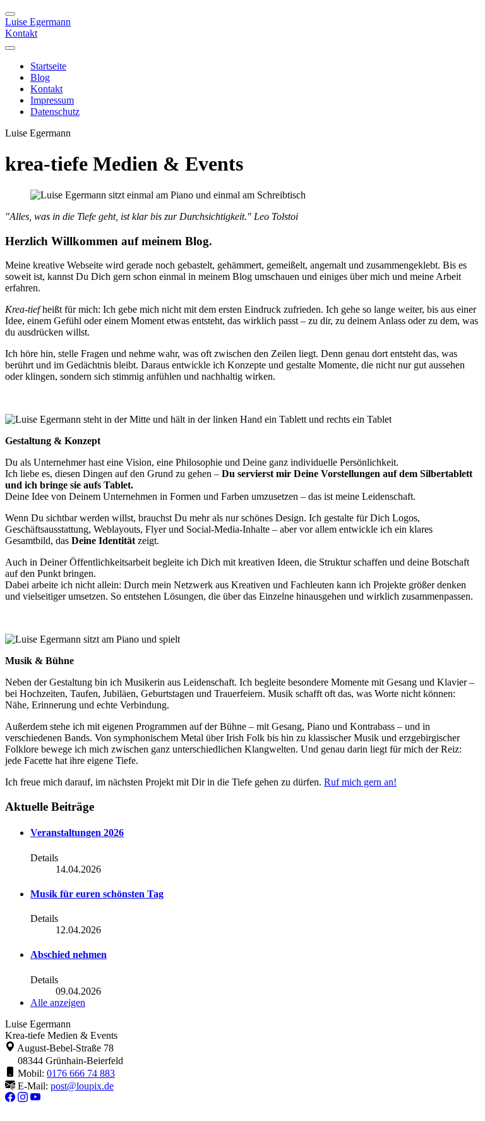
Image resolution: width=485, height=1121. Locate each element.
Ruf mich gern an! (360, 782)
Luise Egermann (38, 21)
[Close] (10, 48)
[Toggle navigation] (10, 14)
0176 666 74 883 (81, 1073)
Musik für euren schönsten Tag (97, 893)
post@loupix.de (82, 1086)
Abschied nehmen (68, 954)
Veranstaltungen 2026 (77, 832)
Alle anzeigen (57, 1002)
